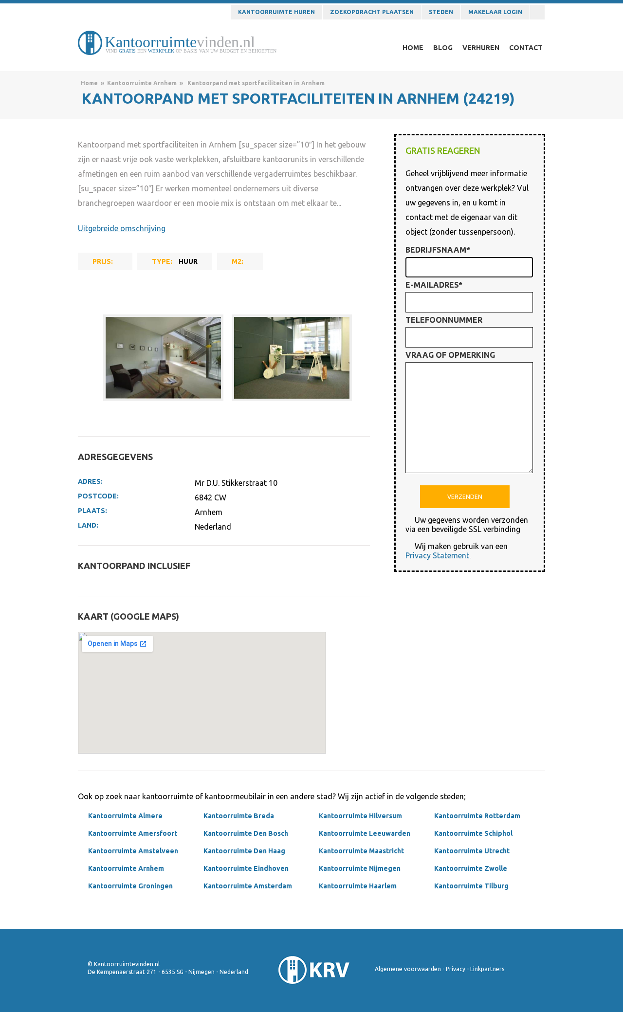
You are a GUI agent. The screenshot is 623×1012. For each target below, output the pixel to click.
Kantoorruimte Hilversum (360, 816)
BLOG (443, 48)
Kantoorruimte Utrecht (472, 851)
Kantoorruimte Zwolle (470, 868)
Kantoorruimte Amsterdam (247, 886)
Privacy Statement (437, 555)
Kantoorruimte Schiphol (473, 833)
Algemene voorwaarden (408, 969)
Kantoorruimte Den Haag (244, 851)
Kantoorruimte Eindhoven (246, 868)
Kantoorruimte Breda (238, 816)
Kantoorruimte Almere (125, 816)
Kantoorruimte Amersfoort (132, 833)
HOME (413, 48)
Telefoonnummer (443, 319)
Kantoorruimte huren (276, 12)
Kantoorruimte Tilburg (471, 886)
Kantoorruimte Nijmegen (360, 868)
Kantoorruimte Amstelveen (133, 851)
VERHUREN (480, 48)
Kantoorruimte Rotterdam (477, 816)
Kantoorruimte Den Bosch (245, 833)
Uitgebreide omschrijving (121, 228)
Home (89, 83)
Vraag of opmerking (450, 354)
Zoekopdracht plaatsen (372, 12)
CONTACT (526, 48)
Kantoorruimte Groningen (130, 886)
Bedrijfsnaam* (437, 249)
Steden (441, 12)
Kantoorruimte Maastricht (361, 851)
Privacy (455, 969)
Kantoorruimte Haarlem (358, 886)
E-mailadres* (433, 284)
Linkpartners (487, 969)
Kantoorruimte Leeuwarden (364, 833)
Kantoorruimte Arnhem (142, 83)
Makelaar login (495, 12)
